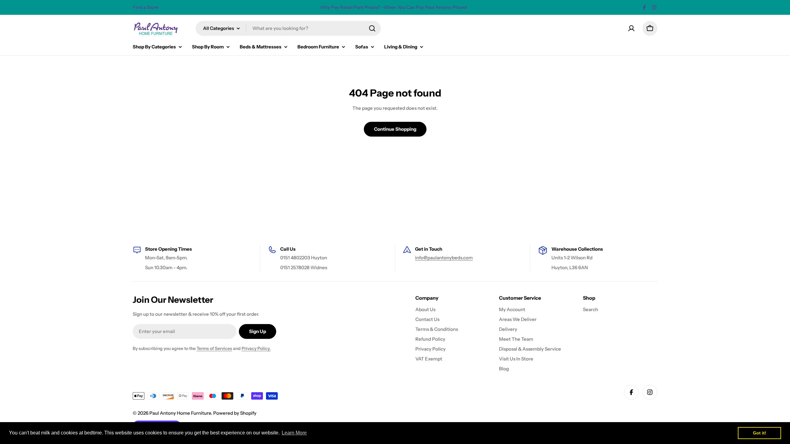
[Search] (372, 28)
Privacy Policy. (256, 348)
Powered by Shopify (234, 413)
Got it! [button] (759, 432)
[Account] (631, 28)
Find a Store (146, 7)
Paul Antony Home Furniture (180, 413)
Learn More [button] (294, 432)
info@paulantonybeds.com (444, 258)
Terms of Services (214, 348)
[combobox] (288, 28)
